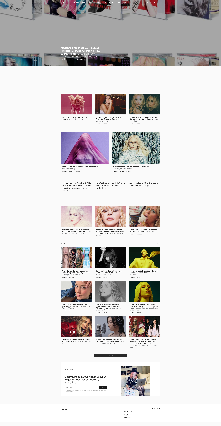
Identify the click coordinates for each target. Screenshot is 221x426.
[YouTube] (159, 408)
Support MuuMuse (128, 411)
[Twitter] (147, 2)
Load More (110, 355)
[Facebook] (145, 2)
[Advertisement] (110, 78)
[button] (154, 2)
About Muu (126, 412)
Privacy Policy (127, 417)
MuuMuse (64, 3)
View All (158, 243)
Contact (126, 414)
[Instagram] (150, 2)
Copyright (126, 415)
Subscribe (103, 387)
